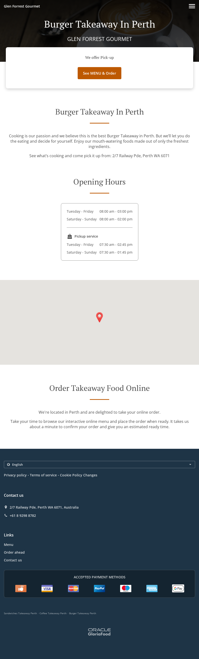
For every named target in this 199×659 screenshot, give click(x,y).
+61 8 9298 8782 (23, 515)
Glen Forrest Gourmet (22, 6)
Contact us (13, 560)
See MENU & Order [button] (99, 73)
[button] (192, 6)
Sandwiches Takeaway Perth (20, 613)
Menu (8, 544)
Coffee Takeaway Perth (53, 613)
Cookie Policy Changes (78, 475)
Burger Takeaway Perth (82, 613)
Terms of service (43, 475)
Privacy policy (15, 475)
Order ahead (14, 552)
